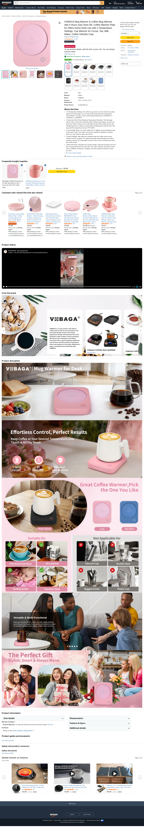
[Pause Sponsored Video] (45, 778)
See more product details (73, 153)
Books (89, 8)
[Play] (3, 287)
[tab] (67, 646)
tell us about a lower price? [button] (23, 730)
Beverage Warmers (41, 16)
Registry (115, 8)
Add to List (124, 63)
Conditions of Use (47, 820)
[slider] (68, 286)
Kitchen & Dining (16, 16)
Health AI (10, 8)
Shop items (85, 56)
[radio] (5, 74)
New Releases (51, 8)
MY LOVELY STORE (133, 48)
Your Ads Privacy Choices (93, 820)
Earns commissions (22, 250)
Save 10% (68, 59)
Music (121, 8)
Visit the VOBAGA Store (71, 37)
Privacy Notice (57, 820)
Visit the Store (91, 352)
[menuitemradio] (137, 286)
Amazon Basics (31, 8)
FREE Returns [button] (69, 54)
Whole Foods (70, 8)
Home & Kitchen (6, 16)
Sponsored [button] (4, 760)
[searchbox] (59, 3)
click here (50, 724)
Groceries (61, 8)
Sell (102, 8)
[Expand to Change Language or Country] (77, 814)
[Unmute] (140, 287)
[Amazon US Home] (54, 815)
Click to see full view (32, 68)
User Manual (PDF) (8, 740)
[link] (36, 171)
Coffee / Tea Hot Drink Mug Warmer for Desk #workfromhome (28, 252)
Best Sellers (41, 8)
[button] (4, 8)
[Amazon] (6, 2)
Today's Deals (80, 8)
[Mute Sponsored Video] (45, 781)
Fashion (108, 8)
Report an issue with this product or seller (79, 156)
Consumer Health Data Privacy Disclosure (74, 820)
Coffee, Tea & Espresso (28, 16)
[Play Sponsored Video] (72, 773)
